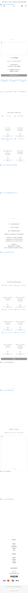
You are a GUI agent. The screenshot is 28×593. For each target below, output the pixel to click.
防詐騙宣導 (14, 562)
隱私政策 (14, 560)
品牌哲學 (14, 545)
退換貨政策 (14, 559)
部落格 (14, 550)
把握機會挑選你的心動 (14, 75)
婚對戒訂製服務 (14, 546)
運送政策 (14, 557)
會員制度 (14, 548)
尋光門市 (14, 543)
